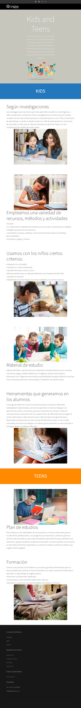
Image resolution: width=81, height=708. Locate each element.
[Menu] (49, 7)
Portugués (9, 637)
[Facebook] (35, 2)
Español (8, 645)
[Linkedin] (39, 2)
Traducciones (10, 666)
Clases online (10, 655)
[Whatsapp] (45, 2)
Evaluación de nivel (11, 659)
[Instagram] (42, 2)
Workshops (9, 663)
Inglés (7, 641)
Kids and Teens (10, 677)
